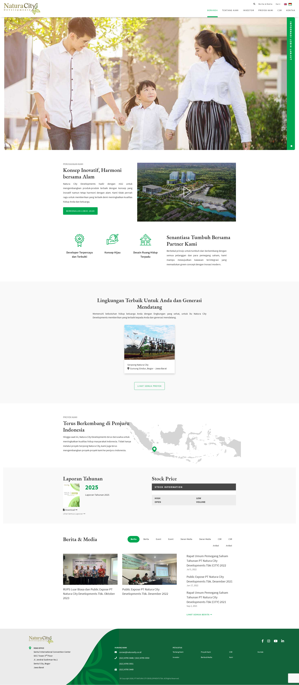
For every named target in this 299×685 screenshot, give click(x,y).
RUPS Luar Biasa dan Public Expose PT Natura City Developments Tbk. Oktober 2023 (89, 593)
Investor (248, 10)
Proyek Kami (265, 10)
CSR (280, 10)
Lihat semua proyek (149, 386)
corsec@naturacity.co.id (130, 652)
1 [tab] (292, 145)
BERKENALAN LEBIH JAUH (80, 211)
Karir (278, 4)
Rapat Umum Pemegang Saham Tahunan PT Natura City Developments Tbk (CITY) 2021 (207, 597)
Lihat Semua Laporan (73, 513)
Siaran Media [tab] (186, 539)
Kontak (290, 10)
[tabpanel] (149, 83)
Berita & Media (265, 4)
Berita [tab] (133, 539)
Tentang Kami (230, 10)
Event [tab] (158, 539)
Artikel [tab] (216, 545)
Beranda (212, 10)
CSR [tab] (219, 539)
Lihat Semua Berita (198, 614)
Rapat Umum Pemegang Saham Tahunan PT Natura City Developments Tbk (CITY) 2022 (207, 560)
